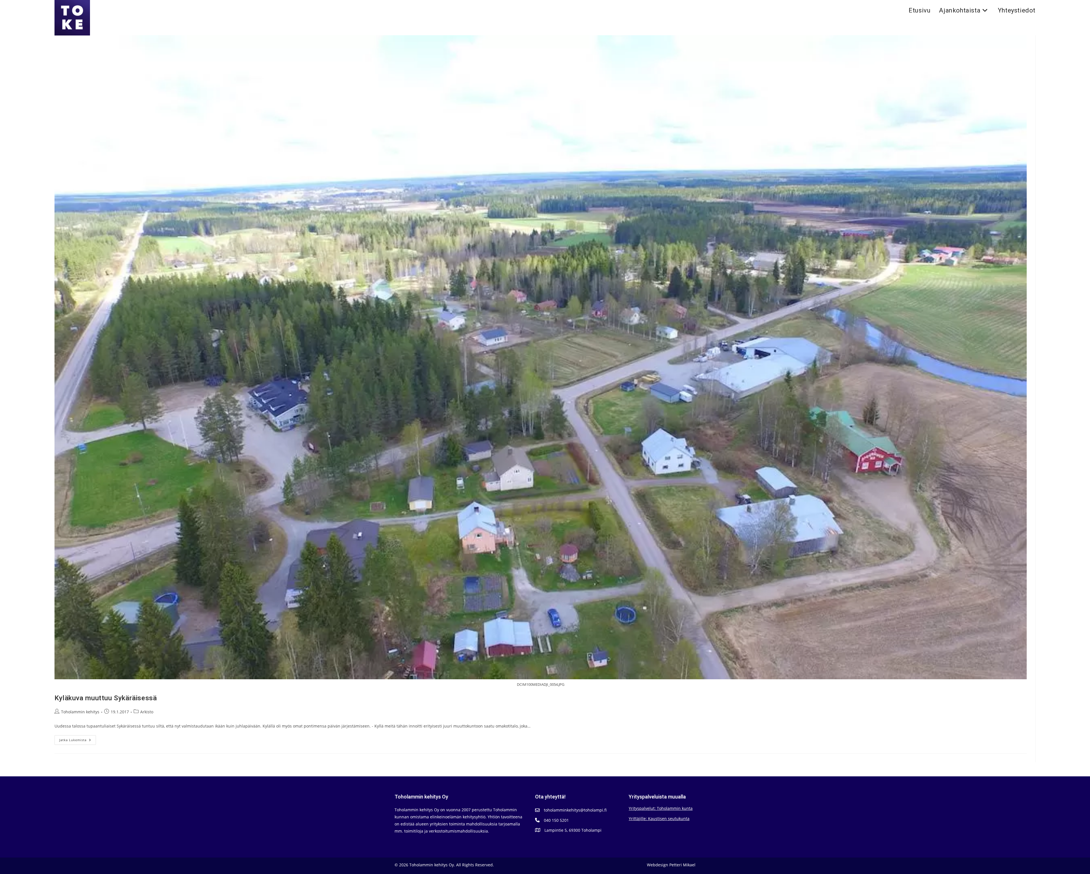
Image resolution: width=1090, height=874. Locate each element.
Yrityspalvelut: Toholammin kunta (661, 808)
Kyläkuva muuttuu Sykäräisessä (105, 698)
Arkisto (146, 711)
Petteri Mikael (682, 864)
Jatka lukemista (77, 741)
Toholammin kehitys (80, 711)
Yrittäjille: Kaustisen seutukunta (659, 818)
